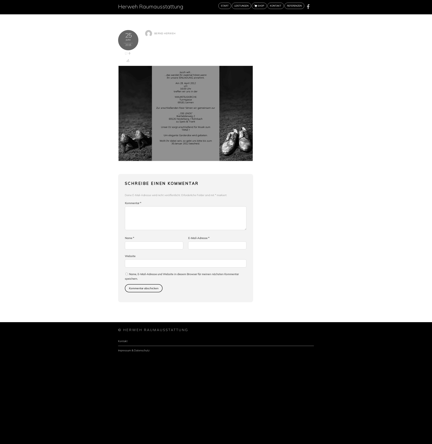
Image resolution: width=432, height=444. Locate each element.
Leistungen (241, 5)
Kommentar (133, 203)
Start (225, 5)
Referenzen (294, 5)
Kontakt (275, 5)
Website (130, 256)
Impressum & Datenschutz (134, 350)
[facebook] (308, 6)
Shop (260, 5)
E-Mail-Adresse (198, 238)
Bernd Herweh (165, 33)
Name (129, 238)
